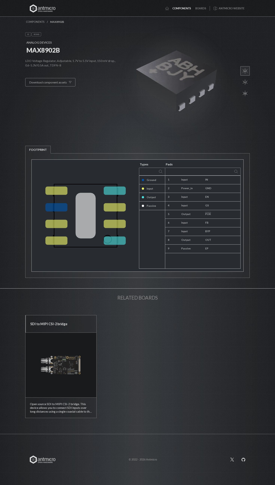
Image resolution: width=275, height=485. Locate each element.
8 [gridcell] (168, 239)
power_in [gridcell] (187, 188)
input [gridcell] (184, 179)
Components (35, 21)
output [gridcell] (186, 214)
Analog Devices (39, 42)
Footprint (38, 149)
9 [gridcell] (168, 248)
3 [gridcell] (168, 196)
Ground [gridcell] (151, 180)
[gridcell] (221, 180)
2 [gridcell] (168, 188)
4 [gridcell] (168, 205)
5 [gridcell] (168, 214)
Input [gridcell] (150, 188)
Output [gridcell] (151, 197)
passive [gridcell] (186, 248)
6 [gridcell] (168, 222)
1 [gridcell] (168, 179)
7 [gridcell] (168, 231)
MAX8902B (43, 50)
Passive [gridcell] (151, 205)
